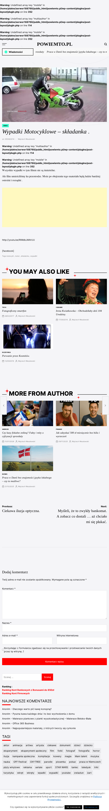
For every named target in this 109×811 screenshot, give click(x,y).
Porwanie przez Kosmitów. (16, 355)
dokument (65, 745)
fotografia (84, 750)
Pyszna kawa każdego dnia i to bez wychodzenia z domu (44, 713)
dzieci (77, 745)
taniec (75, 767)
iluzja (6, 756)
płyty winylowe (12, 767)
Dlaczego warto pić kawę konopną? (32, 709)
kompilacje (44, 756)
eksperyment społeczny (34, 750)
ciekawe (59, 307)
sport (49, 767)
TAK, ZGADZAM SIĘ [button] (73, 807)
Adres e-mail (10, 635)
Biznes (4, 474)
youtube (66, 772)
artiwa (29, 745)
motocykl (10, 256)
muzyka (95, 756)
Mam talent (81, 756)
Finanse (59, 429)
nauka (7, 761)
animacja (17, 745)
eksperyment (10, 750)
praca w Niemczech (90, 761)
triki (96, 767)
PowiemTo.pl (55, 44)
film (52, 750)
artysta (40, 745)
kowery (57, 756)
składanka (25, 256)
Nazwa (6, 623)
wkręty (30, 772)
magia (68, 756)
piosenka (61, 761)
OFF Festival (20, 761)
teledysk (86, 767)
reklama (27, 767)
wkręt (20, 772)
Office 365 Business (23, 723)
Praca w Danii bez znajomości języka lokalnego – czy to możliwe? (73, 51)
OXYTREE (35, 761)
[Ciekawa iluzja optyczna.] (3, 405)
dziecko (88, 745)
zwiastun (79, 772)
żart (89, 772)
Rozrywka (6, 352)
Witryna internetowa (67, 635)
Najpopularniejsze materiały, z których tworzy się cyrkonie (44, 728)
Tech (4, 307)
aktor (6, 745)
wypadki (33, 256)
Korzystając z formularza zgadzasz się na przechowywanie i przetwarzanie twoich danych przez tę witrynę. (52, 650)
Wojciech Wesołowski (26, 139)
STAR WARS (61, 767)
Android (5, 429)
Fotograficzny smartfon (14, 310)
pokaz (72, 761)
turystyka (9, 772)
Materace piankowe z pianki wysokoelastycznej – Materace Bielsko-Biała (52, 718)
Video (5, 125)
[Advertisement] (54, 207)
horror (96, 750)
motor (17, 256)
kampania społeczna (24, 756)
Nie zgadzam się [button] (91, 807)
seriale (38, 767)
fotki (60, 750)
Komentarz (8, 588)
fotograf (70, 750)
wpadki (42, 772)
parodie (48, 761)
